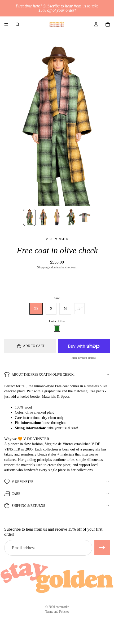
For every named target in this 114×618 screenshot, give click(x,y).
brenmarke (62, 607)
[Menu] (6, 24)
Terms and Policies (57, 611)
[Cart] (107, 24)
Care (16, 494)
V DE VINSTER (22, 482)
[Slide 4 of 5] (71, 217)
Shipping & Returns (28, 506)
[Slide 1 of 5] (29, 217)
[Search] (17, 24)
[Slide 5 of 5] (84, 217)
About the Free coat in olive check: (43, 374)
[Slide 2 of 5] (43, 217)
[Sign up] (102, 548)
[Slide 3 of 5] (57, 217)
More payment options (84, 357)
